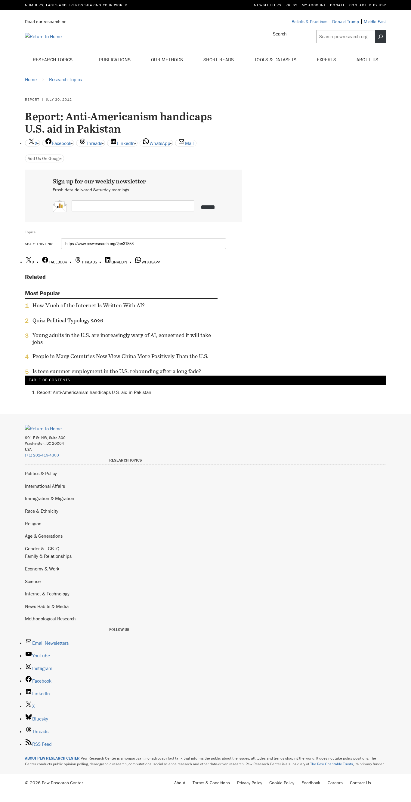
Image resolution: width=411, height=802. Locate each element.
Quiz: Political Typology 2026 (67, 320)
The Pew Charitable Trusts (331, 764)
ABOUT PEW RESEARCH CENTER (52, 758)
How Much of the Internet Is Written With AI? (88, 305)
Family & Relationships (48, 556)
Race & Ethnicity (41, 511)
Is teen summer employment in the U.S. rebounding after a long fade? (116, 371)
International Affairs (45, 486)
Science (33, 581)
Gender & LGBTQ (42, 548)
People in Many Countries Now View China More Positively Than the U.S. (120, 356)
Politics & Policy (41, 473)
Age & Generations (44, 536)
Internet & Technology (47, 594)
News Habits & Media (47, 606)
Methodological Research (50, 619)
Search (280, 34)
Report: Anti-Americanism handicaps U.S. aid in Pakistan (94, 392)
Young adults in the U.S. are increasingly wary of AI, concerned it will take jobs (121, 339)
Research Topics (53, 60)
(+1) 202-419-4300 (42, 455)
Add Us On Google (45, 158)
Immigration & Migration (49, 498)
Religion (33, 524)
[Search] (380, 36)
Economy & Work (42, 569)
